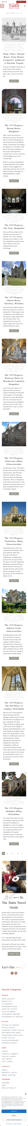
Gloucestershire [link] (18, 449)
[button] (25, 1094)
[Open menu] (24, 6)
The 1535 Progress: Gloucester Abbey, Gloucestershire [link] (14, 461)
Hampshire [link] (15, 216)
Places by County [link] (17, 118)
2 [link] (7, 853)
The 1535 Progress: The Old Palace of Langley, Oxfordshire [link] (14, 705)
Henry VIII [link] (21, 44)
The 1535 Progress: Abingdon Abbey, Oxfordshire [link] (14, 811)
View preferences (14, 1120)
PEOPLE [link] (20, 47)
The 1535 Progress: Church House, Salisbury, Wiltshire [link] (14, 300)
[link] (2, 6)
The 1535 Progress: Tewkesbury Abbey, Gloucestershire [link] (14, 541)
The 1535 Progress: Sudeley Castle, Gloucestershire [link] (14, 628)
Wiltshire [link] (14, 294)
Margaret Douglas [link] (10, 47)
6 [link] (17, 853)
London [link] (19, 45)
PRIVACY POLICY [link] (17, 1123)
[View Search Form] (25, 10)
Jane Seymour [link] (10, 45)
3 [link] (11, 853)
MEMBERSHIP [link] (21, 1)
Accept (14, 1111)
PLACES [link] (7, 118)
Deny (14, 1115)
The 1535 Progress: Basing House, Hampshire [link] (14, 128)
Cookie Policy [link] (9, 1123)
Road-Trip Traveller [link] (13, 120)
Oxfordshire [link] (7, 696)
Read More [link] (15, 81)
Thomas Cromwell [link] (17, 50)
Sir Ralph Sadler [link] (9, 48)
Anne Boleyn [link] (10, 115)
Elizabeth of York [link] (10, 44)
